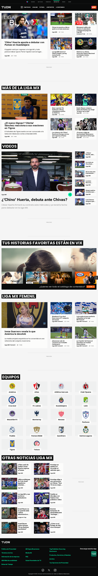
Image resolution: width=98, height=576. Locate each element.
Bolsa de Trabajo (7, 564)
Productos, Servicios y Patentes (60, 555)
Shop (69, 1)
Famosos (48, 1)
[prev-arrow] (0, 277)
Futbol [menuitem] (42, 7)
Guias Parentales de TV (33, 560)
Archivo (52, 559)
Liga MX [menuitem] (35, 7)
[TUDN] (6, 7)
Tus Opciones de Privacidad (58, 563)
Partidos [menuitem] (27, 7)
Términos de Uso (7, 553)
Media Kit (29, 553)
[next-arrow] (96, 278)
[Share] (70, 194)
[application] (37, 171)
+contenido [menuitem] (60, 7)
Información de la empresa (10, 556)
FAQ (27, 556)
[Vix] (93, 7)
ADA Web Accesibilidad (9, 560)
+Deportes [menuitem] (50, 7)
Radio (63, 1)
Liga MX (7, 56)
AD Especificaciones (32, 549)
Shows (33, 1)
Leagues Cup (81, 34)
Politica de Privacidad (9, 549)
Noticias (40, 1)
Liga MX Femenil (10, 345)
